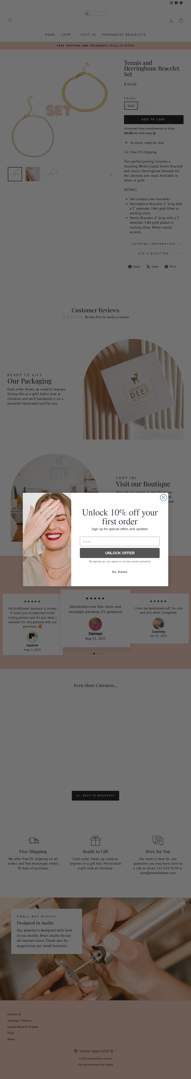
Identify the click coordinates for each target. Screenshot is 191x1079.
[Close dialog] (163, 497)
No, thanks (119, 572)
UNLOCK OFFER (119, 553)
